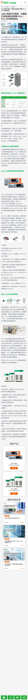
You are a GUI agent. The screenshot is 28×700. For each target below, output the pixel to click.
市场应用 (7, 6)
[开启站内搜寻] (22, 2)
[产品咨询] (17, 697)
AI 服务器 (12, 6)
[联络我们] (11, 697)
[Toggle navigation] (25, 2)
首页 (2, 6)
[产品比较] (24, 697)
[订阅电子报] (4, 697)
